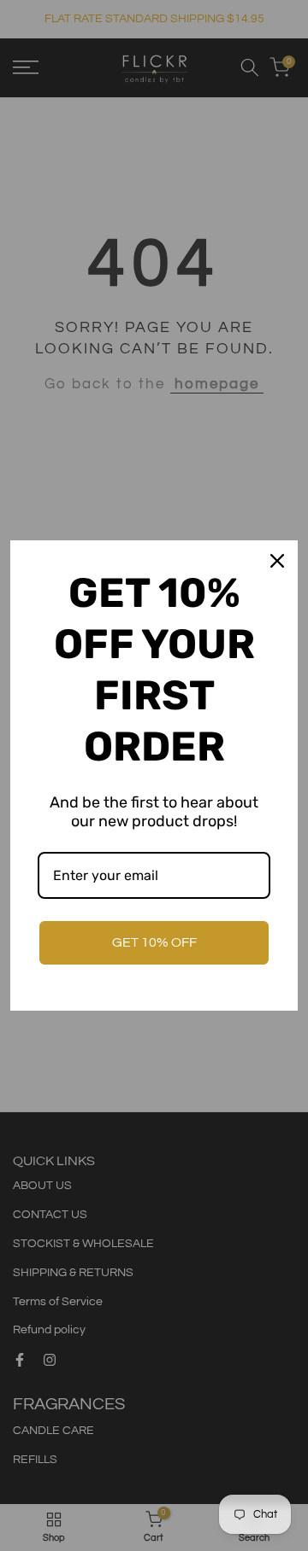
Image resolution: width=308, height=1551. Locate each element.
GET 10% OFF (154, 942)
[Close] (277, 560)
